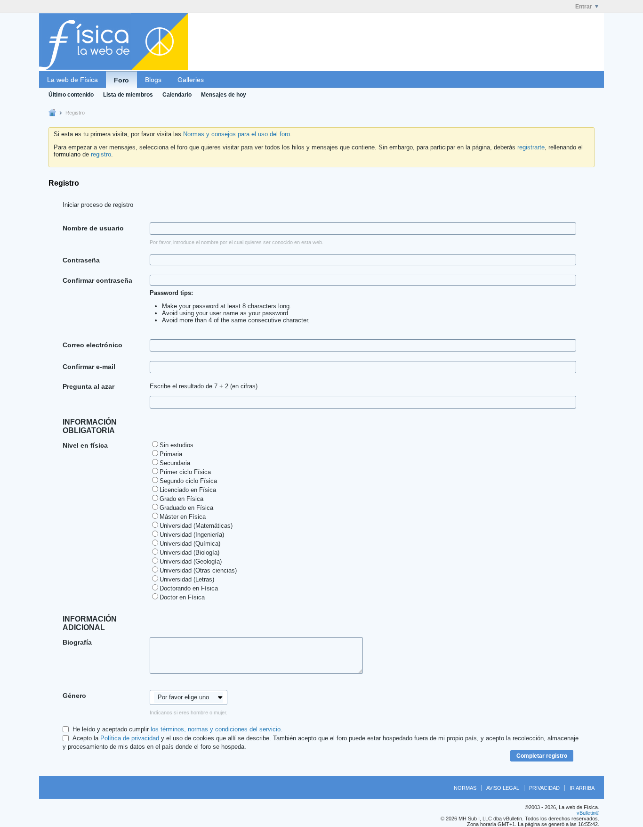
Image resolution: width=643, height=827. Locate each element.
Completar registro (541, 756)
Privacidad (544, 788)
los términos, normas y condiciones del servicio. (216, 729)
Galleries (190, 79)
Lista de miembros (128, 94)
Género (74, 695)
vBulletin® (588, 813)
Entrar (583, 6)
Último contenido (71, 94)
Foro (121, 80)
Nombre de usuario (93, 228)
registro (101, 154)
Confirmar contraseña (97, 280)
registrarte (531, 147)
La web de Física (72, 79)
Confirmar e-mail (89, 366)
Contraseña (81, 260)
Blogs (153, 79)
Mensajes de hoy (223, 94)
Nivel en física (85, 445)
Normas (465, 788)
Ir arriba (582, 788)
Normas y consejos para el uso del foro (236, 134)
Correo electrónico (92, 345)
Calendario (177, 94)
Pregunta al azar (88, 386)
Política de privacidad (129, 738)
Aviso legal (502, 788)
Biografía (77, 642)
